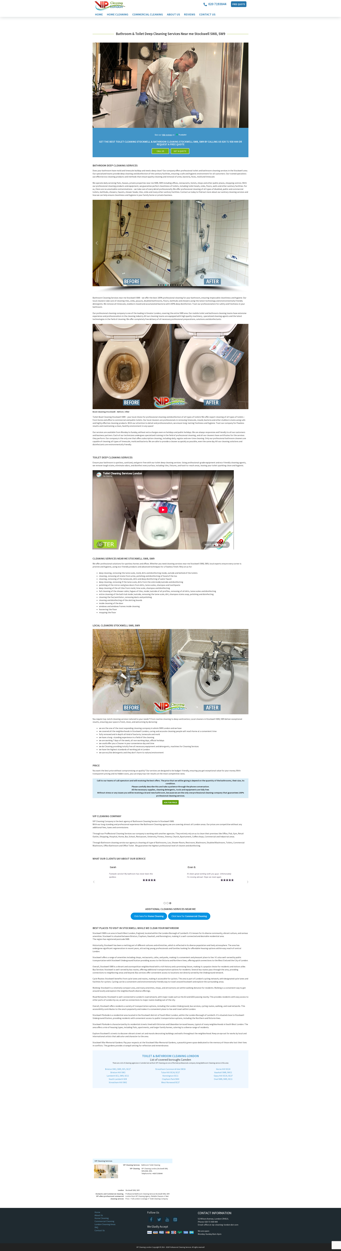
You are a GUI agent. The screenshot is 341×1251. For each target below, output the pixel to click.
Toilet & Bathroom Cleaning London (170, 1056)
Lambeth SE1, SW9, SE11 (118, 1075)
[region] (170, 246)
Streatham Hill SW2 (118, 1082)
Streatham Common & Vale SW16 (170, 1069)
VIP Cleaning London (144, 1247)
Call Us (160, 151)
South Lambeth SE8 (118, 1079)
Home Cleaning (117, 14)
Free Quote (238, 4)
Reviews (189, 14)
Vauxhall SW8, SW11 (223, 1072)
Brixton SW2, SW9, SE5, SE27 (118, 1069)
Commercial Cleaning (147, 14)
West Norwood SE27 (170, 1082)
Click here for (149, 916)
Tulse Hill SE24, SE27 (170, 1072)
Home (99, 14)
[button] (97, 243)
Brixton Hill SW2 (117, 1072)
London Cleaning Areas (105, 1224)
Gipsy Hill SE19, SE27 (223, 1075)
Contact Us (207, 14)
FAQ (96, 1227)
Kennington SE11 (170, 1075)
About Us (173, 14)
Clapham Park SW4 (170, 1079)
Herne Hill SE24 (223, 1069)
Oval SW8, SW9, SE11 (223, 1079)
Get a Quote (180, 151)
